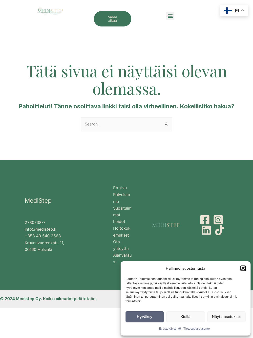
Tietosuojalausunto (196, 328)
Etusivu (120, 187)
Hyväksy (144, 316)
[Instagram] (218, 220)
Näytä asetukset (226, 316)
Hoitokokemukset (121, 231)
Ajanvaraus (122, 258)
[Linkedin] (206, 230)
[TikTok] (219, 230)
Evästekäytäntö (170, 328)
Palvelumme (121, 198)
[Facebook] (205, 220)
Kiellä (185, 316)
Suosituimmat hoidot (122, 215)
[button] (243, 268)
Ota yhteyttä (121, 245)
